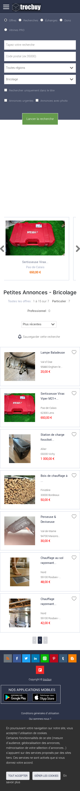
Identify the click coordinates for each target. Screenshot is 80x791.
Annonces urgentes (21, 101)
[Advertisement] (40, 170)
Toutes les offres (19, 301)
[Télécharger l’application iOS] (46, 697)
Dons (67, 20)
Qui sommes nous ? (40, 719)
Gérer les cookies (46, 776)
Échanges (51, 20)
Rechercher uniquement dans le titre (32, 90)
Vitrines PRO (16, 30)
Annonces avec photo (54, 101)
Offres (12, 20)
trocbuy (47, 679)
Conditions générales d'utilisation (40, 713)
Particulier (59, 301)
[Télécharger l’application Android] (17, 697)
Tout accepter (17, 776)
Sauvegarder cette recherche (41, 337)
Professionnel (36, 311)
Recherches (30, 20)
